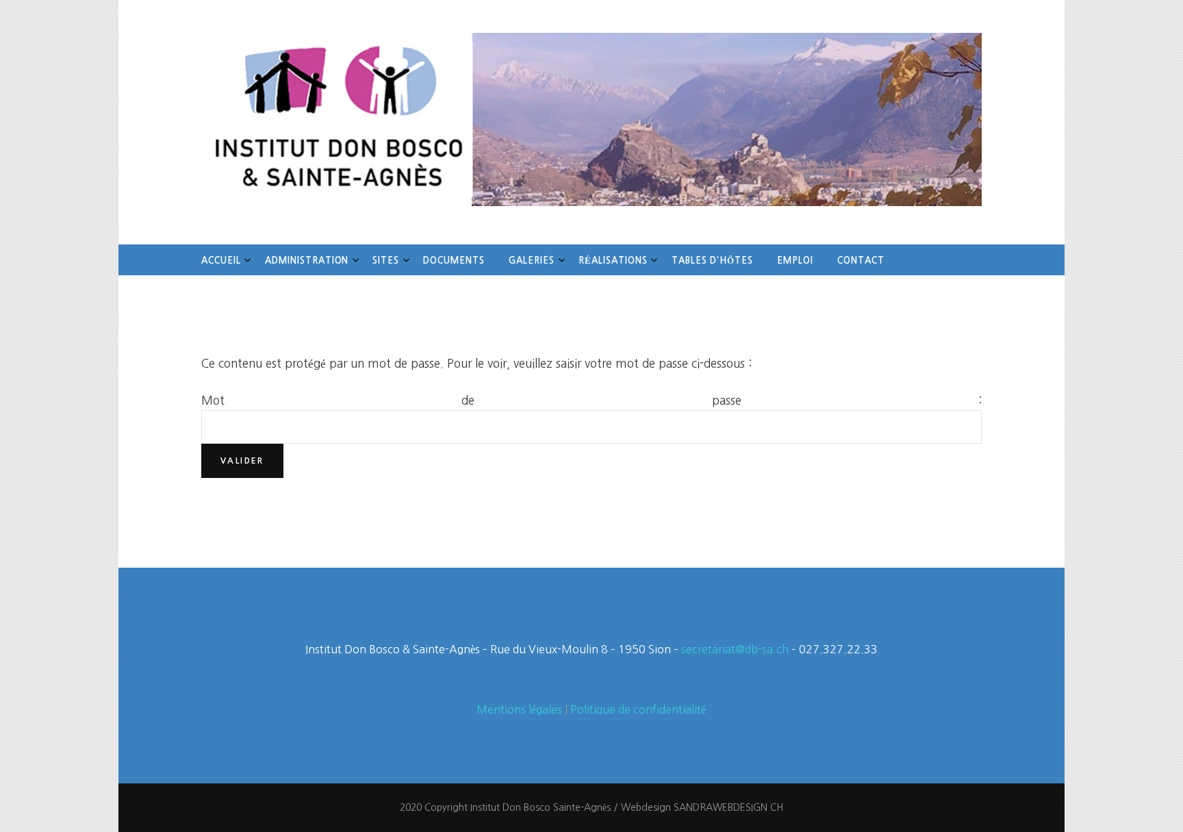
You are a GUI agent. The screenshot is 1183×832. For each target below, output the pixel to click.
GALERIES (532, 260)
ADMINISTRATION (307, 260)
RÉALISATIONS (613, 260)
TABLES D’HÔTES (713, 260)
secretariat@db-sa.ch (735, 649)
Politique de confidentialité (638, 709)
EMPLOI (795, 260)
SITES (385, 260)
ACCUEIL (221, 260)
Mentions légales (519, 709)
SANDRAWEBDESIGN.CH (728, 807)
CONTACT (861, 260)
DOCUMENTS (454, 260)
